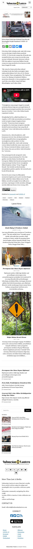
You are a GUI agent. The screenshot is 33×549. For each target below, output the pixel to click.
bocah (4, 197)
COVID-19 (22, 194)
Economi (5, 534)
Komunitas (21, 532)
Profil (19, 536)
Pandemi (27, 197)
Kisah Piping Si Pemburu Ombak (16, 228)
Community (12, 194)
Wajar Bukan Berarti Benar (16, 337)
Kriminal (21, 197)
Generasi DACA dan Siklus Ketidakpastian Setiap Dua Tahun (16, 394)
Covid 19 (10, 197)
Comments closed (7, 379)
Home (5, 530)
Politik (5, 536)
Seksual (12, 199)
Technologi (6, 538)
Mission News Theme (11, 546)
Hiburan (20, 530)
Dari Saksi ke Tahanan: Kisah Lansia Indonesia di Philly (21, 446)
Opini (19, 534)
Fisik (16, 197)
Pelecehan (5, 199)
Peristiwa (20, 538)
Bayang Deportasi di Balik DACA (20, 436)
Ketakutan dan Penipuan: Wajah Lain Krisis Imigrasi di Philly (21, 427)
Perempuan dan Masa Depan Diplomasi (15, 370)
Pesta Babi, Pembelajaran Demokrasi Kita (16, 383)
